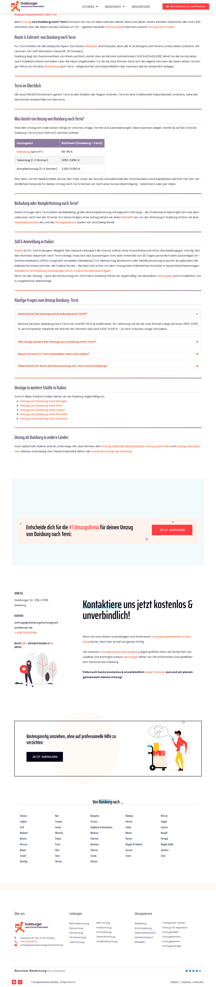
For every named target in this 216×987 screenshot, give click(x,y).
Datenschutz (198, 982)
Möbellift (127, 217)
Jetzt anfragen (172, 530)
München (91, 46)
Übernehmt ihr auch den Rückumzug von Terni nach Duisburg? (62, 366)
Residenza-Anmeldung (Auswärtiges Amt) (44, 271)
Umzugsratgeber (141, 6)
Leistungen (88, 6)
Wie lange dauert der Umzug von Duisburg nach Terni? (57, 342)
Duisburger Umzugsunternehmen (29, 14)
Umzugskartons (65, 222)
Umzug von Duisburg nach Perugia (43, 401)
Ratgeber (174, 982)
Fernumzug (113, 27)
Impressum (186, 982)
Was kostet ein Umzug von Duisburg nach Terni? (52, 314)
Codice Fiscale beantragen (91, 271)
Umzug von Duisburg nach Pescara (43, 414)
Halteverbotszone (27, 222)
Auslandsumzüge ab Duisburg (111, 451)
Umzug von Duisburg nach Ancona (43, 419)
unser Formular (155, 672)
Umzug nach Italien (161, 27)
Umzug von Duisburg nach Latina (42, 410)
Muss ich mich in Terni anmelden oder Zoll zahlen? (53, 354)
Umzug (26, 22)
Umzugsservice (113, 6)
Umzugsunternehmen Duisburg (45, 982)
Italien (48, 14)
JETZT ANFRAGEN (44, 757)
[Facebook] (14, 982)
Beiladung (52, 66)
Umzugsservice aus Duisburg (120, 652)
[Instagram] (20, 982)
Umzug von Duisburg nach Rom (41, 406)
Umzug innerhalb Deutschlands (122, 446)
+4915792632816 (25, 633)
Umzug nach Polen (157, 446)
